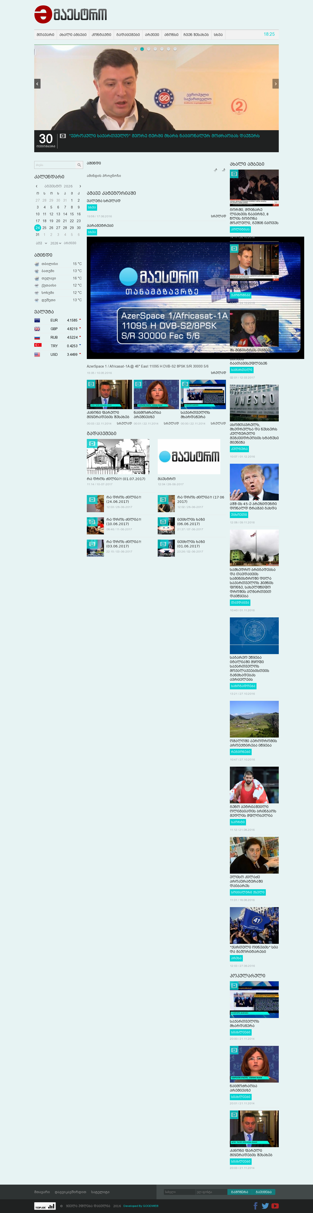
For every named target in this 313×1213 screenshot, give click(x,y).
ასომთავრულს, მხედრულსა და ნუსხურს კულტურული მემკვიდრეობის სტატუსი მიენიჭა (254, 433)
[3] (149, 49)
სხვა (92, 207)
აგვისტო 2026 (59, 186)
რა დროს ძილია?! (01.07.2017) (116, 479)
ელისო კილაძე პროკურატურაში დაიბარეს (246, 881)
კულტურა (239, 449)
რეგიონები (240, 752)
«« (37, 186)
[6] (169, 49)
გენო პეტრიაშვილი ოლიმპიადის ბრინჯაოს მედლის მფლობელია (253, 811)
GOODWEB (150, 1206)
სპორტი (238, 822)
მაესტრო (167, 479)
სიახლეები (240, 1032)
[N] (275, 84)
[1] (136, 49)
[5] (162, 49)
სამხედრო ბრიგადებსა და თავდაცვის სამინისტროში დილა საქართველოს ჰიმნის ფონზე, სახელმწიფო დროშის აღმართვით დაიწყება (253, 583)
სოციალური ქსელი (248, 892)
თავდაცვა (240, 602)
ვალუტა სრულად (104, 201)
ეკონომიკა (240, 295)
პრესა (236, 958)
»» (79, 186)
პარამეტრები (100, 226)
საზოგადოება (243, 686)
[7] (175, 49)
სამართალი (241, 370)
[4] (155, 49)
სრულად (218, 216)
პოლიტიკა (240, 229)
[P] (37, 84)
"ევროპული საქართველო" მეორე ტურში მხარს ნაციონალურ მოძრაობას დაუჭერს (164, 136)
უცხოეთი (239, 515)
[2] (142, 49)
